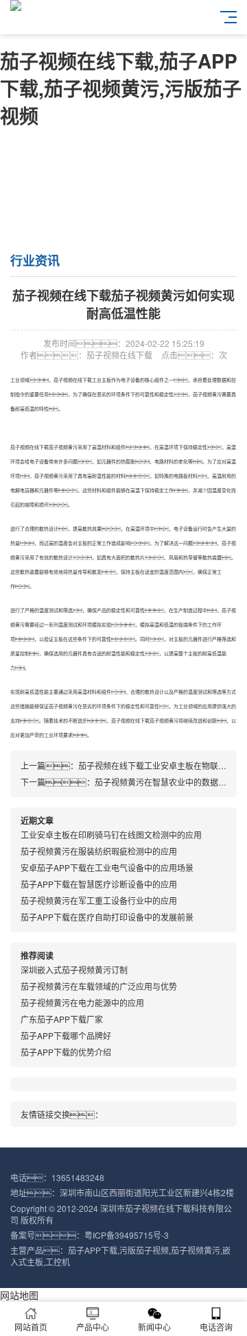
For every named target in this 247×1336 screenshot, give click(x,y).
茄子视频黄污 (207, 394)
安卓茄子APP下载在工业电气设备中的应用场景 (107, 867)
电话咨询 (216, 1327)
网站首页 (30, 1327)
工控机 (57, 1261)
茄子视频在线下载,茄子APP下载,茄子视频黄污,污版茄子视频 (121, 88)
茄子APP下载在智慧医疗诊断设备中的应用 (99, 884)
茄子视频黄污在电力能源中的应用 (82, 1002)
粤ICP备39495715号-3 (126, 1235)
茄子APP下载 (92, 1250)
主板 (106, 379)
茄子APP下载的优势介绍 (66, 1052)
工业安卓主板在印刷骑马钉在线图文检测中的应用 (111, 834)
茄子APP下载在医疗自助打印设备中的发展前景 (107, 917)
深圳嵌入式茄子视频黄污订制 (74, 969)
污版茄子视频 (144, 1250)
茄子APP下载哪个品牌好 (66, 1035)
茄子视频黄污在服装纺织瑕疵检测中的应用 (99, 851)
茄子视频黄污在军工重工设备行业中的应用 (99, 900)
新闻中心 (154, 1327)
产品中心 (92, 1327)
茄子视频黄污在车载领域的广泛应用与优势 (99, 986)
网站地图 (19, 1295)
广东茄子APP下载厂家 (62, 1019)
